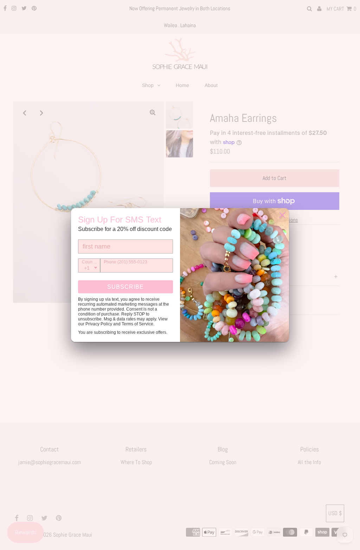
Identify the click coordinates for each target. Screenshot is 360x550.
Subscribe (125, 287)
